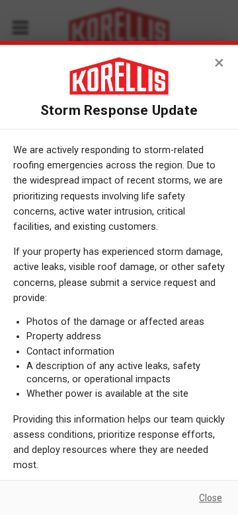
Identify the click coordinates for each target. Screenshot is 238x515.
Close (210, 498)
